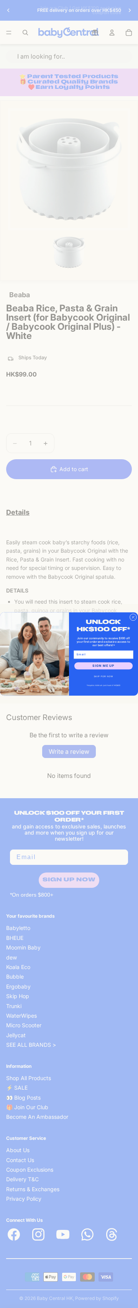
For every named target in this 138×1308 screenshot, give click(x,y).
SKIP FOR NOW (103, 676)
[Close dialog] (133, 617)
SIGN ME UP (103, 666)
